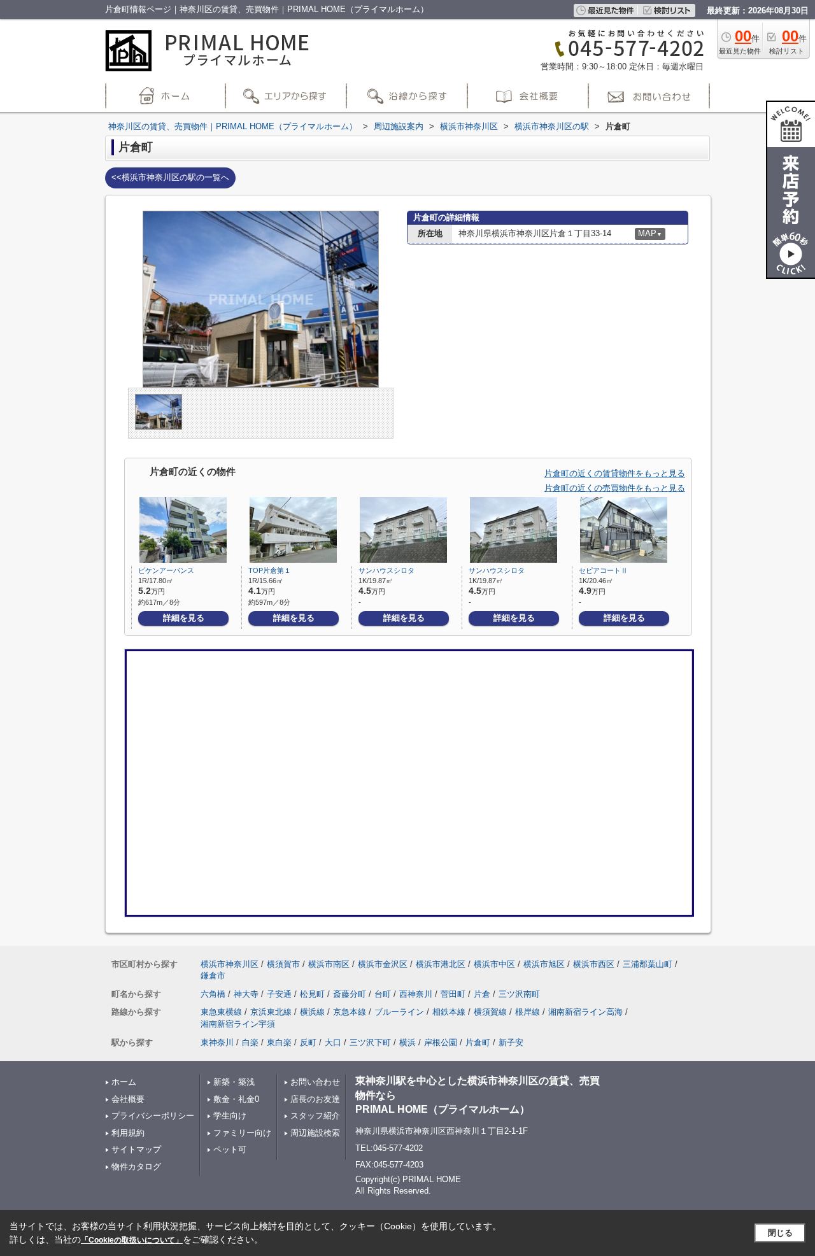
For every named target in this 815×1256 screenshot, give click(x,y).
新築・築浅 (234, 1082)
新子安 (511, 1042)
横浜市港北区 (440, 964)
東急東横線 (221, 1012)
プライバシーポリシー (152, 1115)
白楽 (250, 1042)
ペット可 (229, 1149)
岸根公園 (440, 1042)
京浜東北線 (271, 1012)
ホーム (123, 1082)
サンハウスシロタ (386, 570)
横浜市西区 (593, 964)
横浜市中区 (494, 964)
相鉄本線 (448, 1012)
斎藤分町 (349, 994)
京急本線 (349, 1012)
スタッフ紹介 (315, 1115)
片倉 (482, 994)
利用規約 (128, 1133)
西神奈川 (415, 994)
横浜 (407, 1042)
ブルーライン (399, 1012)
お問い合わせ (315, 1082)
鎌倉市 (213, 975)
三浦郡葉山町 (647, 964)
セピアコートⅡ (603, 570)
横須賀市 (283, 964)
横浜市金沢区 (383, 964)
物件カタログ (136, 1166)
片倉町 (477, 1042)
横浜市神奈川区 (230, 964)
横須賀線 (490, 1012)
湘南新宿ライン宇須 (238, 1024)
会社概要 (128, 1099)
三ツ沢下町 (370, 1042)
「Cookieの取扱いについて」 (132, 1240)
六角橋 (213, 994)
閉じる (780, 1233)
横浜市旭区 (544, 964)
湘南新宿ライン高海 (585, 1012)
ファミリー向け (242, 1133)
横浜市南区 (329, 964)
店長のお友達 (315, 1099)
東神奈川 (217, 1042)
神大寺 (246, 994)
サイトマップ (136, 1149)
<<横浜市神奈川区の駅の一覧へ (170, 177)
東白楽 (279, 1042)
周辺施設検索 (315, 1133)
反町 (308, 1042)
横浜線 (312, 1012)
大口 (333, 1042)
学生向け (229, 1115)
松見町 (312, 994)
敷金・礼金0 (236, 1099)
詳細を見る (183, 618)
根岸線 (527, 1012)
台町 (382, 994)
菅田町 (453, 994)
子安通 (279, 994)
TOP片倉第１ (269, 570)
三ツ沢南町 (519, 994)
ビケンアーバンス (166, 570)
